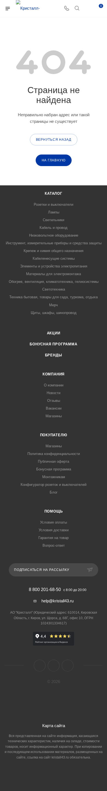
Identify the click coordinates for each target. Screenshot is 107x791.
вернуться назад (53, 140)
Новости (53, 393)
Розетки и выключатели (53, 204)
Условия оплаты (53, 522)
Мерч (53, 305)
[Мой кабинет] (87, 8)
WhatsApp (68, 665)
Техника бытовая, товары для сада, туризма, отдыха (53, 297)
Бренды (53, 355)
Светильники (53, 220)
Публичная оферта (53, 461)
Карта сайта (53, 725)
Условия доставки (54, 530)
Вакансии (53, 408)
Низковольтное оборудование (53, 235)
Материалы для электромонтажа (53, 274)
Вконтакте (40, 665)
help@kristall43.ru (57, 600)
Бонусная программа (53, 344)
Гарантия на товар (53, 538)
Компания (53, 374)
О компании (53, 385)
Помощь (53, 511)
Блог (54, 492)
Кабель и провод (53, 228)
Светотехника (53, 289)
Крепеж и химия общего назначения (53, 251)
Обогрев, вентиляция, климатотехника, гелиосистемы (53, 282)
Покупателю (53, 435)
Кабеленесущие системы (54, 258)
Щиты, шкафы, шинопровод (54, 313)
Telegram (54, 665)
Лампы (53, 212)
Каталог (53, 193)
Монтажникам (53, 477)
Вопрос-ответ (54, 545)
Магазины (54, 416)
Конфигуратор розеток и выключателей (53, 485)
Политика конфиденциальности (53, 454)
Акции (53, 333)
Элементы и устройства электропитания (53, 266)
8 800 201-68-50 (45, 589)
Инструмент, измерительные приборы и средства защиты (54, 243)
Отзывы (53, 401)
